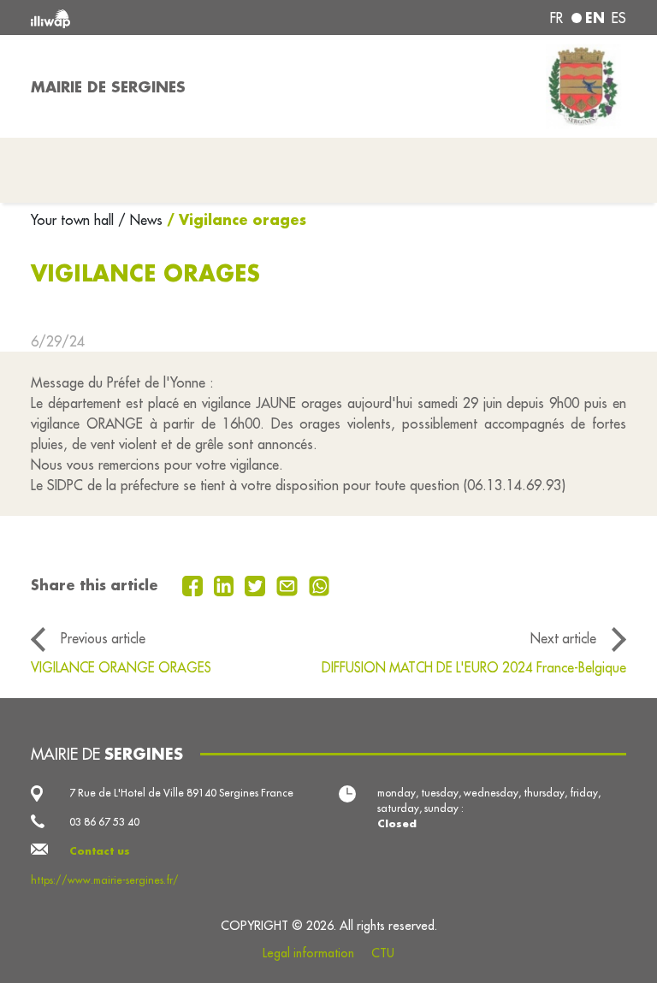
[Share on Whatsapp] (319, 584)
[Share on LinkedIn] (226, 584)
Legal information (308, 953)
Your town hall (74, 219)
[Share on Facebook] (194, 584)
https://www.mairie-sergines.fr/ (105, 879)
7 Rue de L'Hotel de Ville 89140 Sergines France (181, 792)
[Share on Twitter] (257, 584)
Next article (563, 638)
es (619, 18)
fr (556, 18)
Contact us (99, 850)
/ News (140, 219)
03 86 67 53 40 (104, 821)
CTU (382, 953)
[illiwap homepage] (149, 17)
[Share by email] (289, 584)
